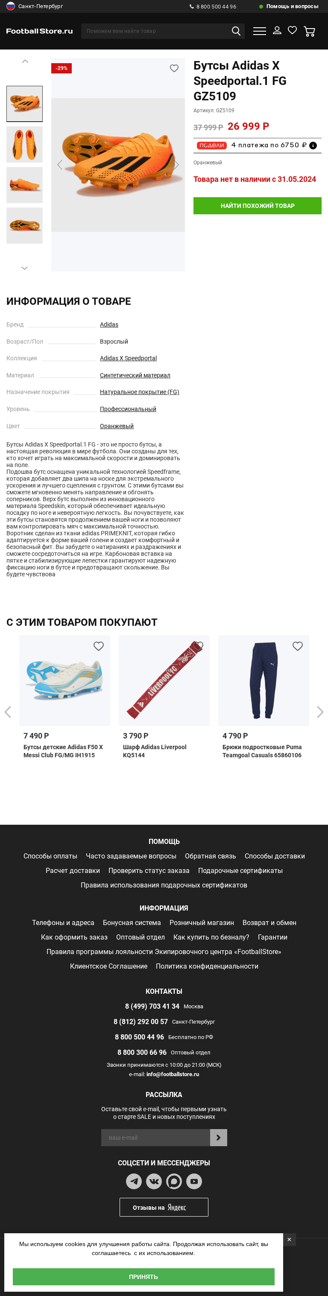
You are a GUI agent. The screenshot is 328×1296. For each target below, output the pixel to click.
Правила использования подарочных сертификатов (164, 885)
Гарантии (272, 937)
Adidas (109, 324)
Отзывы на (149, 1207)
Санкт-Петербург (40, 6)
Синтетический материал (135, 375)
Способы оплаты (50, 856)
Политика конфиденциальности (207, 966)
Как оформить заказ (74, 937)
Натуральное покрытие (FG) (139, 391)
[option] (24, 104)
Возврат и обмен (269, 923)
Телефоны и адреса (63, 923)
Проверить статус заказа (149, 871)
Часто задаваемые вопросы (131, 856)
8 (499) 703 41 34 (152, 1006)
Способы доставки (275, 856)
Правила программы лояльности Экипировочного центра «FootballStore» (164, 952)
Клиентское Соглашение (108, 966)
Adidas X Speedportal (128, 358)
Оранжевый (117, 426)
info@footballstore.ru (172, 1074)
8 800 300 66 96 (142, 1052)
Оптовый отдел (140, 937)
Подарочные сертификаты (240, 871)
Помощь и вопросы (292, 6)
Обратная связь (210, 856)
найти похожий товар (258, 205)
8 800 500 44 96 (216, 6)
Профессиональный (128, 409)
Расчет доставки (73, 871)
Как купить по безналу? (211, 937)
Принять (143, 1276)
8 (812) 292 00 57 (141, 1022)
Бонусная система (132, 923)
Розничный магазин (202, 923)
